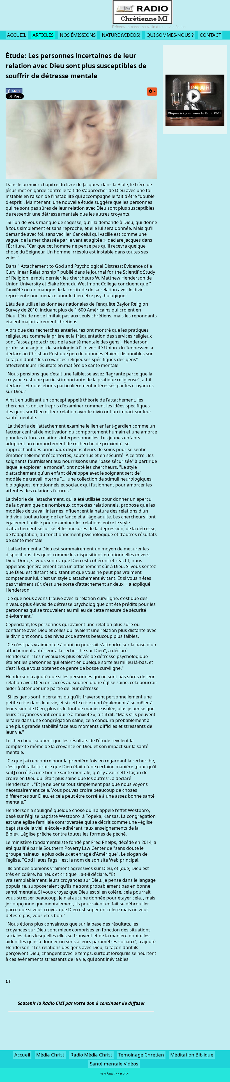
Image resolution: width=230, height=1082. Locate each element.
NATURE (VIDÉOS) (121, 35)
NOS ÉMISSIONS (78, 35)
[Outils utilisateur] (152, 91)
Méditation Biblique (191, 1054)
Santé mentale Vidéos (114, 1063)
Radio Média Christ (91, 1054)
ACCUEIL (16, 35)
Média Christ (50, 1054)
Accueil (22, 1054)
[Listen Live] (194, 100)
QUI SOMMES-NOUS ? (170, 35)
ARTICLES (43, 35)
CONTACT (210, 35)
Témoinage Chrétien (141, 1054)
